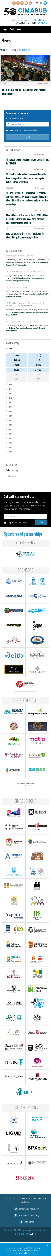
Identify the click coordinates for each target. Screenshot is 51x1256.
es (37, 3)
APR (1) (38, 360)
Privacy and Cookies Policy (28, 1215)
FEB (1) (38, 356)
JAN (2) (17, 356)
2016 (10, 425)
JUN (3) (38, 365)
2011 (10, 447)
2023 (10, 393)
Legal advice (29, 1222)
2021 (10, 402)
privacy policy (31, 130)
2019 (10, 411)
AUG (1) (38, 370)
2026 (10, 349)
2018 (10, 416)
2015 (10, 429)
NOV (16, 379)
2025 (10, 384)
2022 (10, 398)
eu (41, 3)
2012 (10, 443)
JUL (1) (16, 370)
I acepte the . (17, 523)
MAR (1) (17, 360)
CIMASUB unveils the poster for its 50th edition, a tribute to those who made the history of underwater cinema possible (27, 219)
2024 (10, 389)
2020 (10, 407)
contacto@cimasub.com (29, 1209)
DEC (38, 379)
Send (28, 137)
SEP (16, 375)
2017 (10, 420)
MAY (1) (17, 365)
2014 (10, 434)
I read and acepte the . (23, 130)
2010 (10, 452)
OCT (38, 375)
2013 (10, 438)
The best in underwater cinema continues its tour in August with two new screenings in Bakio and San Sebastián (26, 178)
